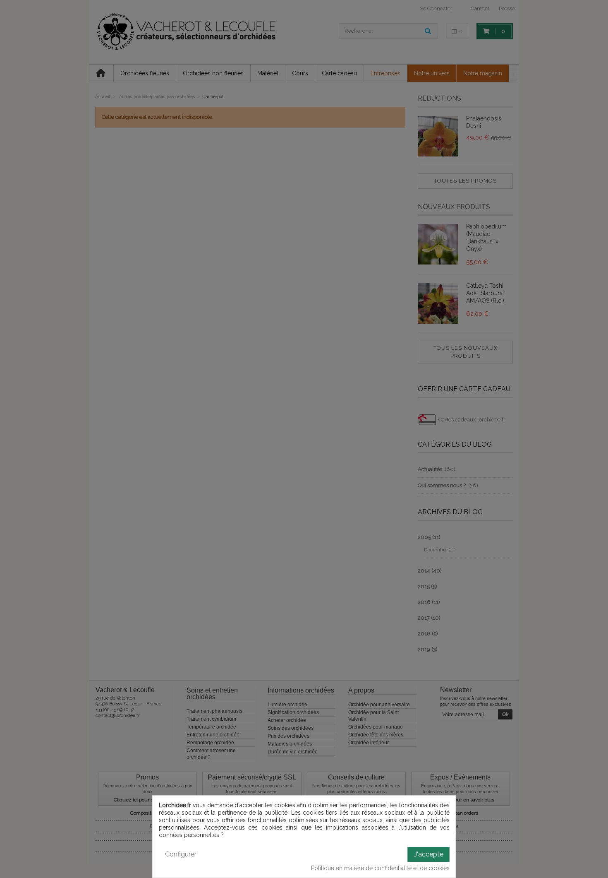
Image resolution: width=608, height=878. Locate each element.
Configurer (180, 854)
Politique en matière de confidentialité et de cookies (380, 868)
